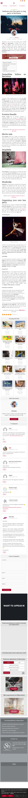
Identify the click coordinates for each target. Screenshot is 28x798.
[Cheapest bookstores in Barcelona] (20, 383)
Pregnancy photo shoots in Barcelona (20, 358)
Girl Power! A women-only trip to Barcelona (7, 373)
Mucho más (5, 66)
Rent (8, 662)
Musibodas (5, 69)
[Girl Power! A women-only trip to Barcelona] (7, 368)
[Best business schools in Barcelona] (7, 353)
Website (3, 584)
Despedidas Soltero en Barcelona (9, 64)
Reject (10, 795)
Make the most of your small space (20, 344)
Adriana (17, 37)
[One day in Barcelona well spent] (20, 324)
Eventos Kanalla (6, 65)
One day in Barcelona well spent (20, 329)
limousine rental (19, 119)
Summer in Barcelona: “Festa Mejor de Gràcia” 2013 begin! (7, 342)
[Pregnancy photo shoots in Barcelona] (20, 353)
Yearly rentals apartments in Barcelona (10, 728)
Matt (10, 448)
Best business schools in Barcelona (7, 358)
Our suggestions (14, 9)
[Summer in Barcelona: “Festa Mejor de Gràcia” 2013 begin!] (7, 337)
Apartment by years (14, 665)
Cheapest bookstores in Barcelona (20, 388)
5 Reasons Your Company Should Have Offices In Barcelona (7, 389)
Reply (4, 441)
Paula (8, 332)
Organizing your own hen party (9, 70)
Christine (20, 347)
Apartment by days (14, 670)
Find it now (6, 672)
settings (12, 793)
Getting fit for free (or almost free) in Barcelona (20, 373)
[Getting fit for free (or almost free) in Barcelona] (20, 368)
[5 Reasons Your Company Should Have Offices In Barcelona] (7, 383)
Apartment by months (14, 667)
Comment (4, 560)
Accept (4, 795)
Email (3, 578)
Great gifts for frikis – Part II (7, 329)
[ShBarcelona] (14, 3)
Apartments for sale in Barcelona (9, 730)
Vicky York (8, 362)
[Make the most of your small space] (20, 339)
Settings (16, 795)
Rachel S (20, 377)
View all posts (14, 419)
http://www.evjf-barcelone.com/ (16, 435)
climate (5, 44)
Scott (8, 393)
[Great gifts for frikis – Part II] (7, 324)
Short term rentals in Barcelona (8, 726)
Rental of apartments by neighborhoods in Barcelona (13, 732)
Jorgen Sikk (20, 392)
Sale (19, 662)
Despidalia (5, 68)
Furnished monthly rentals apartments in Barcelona (13, 724)
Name (3, 572)
